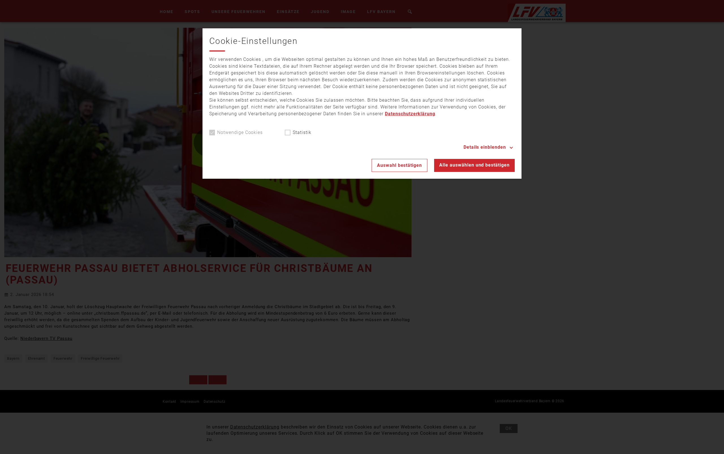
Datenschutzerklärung (410, 113)
